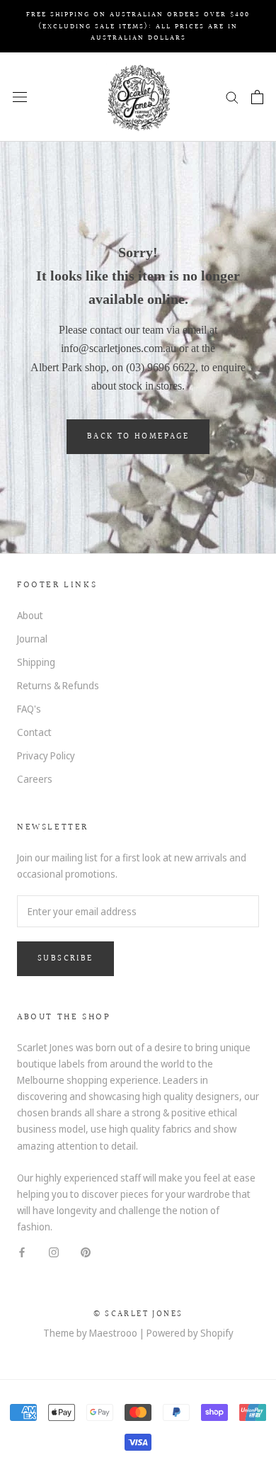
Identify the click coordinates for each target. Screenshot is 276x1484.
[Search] (232, 97)
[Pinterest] (86, 1250)
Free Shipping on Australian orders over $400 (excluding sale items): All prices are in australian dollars (138, 26)
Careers (34, 779)
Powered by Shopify (190, 1332)
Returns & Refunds (58, 685)
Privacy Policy (46, 755)
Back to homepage (138, 436)
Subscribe (65, 958)
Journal (32, 638)
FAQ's (29, 708)
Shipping (36, 662)
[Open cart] (257, 97)
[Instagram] (54, 1250)
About (30, 615)
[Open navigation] (20, 96)
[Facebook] (22, 1250)
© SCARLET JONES (138, 1314)
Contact (34, 732)
